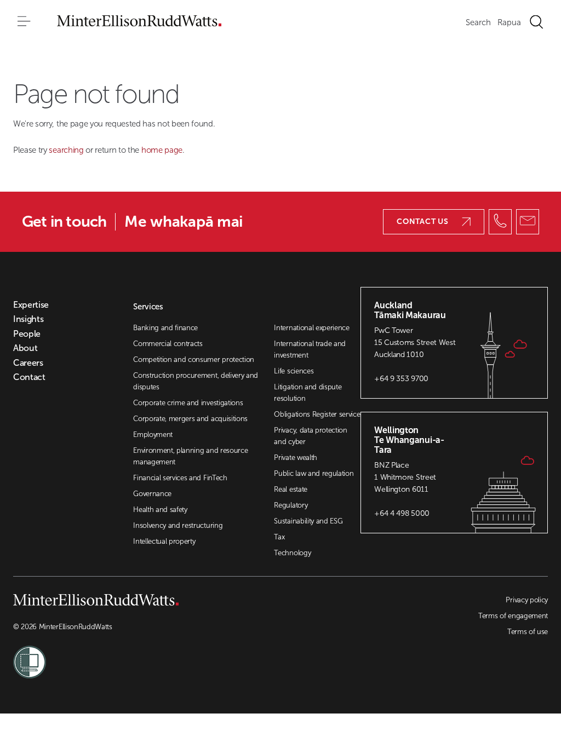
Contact (29, 377)
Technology (292, 553)
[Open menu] (24, 22)
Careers (28, 363)
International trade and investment (310, 349)
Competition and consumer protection (193, 359)
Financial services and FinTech (180, 478)
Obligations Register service (317, 414)
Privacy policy (527, 600)
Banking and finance (165, 328)
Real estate (290, 489)
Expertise (31, 305)
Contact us (423, 221)
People (27, 334)
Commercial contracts (168, 344)
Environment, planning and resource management (190, 456)
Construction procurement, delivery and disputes (195, 381)
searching (67, 150)
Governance (152, 494)
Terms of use (527, 632)
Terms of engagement (513, 616)
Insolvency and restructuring (177, 525)
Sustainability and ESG (308, 521)
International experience (311, 328)
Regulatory (290, 505)
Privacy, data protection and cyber (310, 436)
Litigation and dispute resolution (307, 392)
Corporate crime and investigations (188, 403)
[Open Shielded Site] (146, 655)
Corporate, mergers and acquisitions (190, 419)
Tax (279, 537)
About (25, 348)
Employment (153, 434)
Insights (28, 319)
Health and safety (160, 509)
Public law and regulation (313, 473)
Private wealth (295, 457)
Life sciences (293, 371)
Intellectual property (164, 541)
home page (161, 150)
